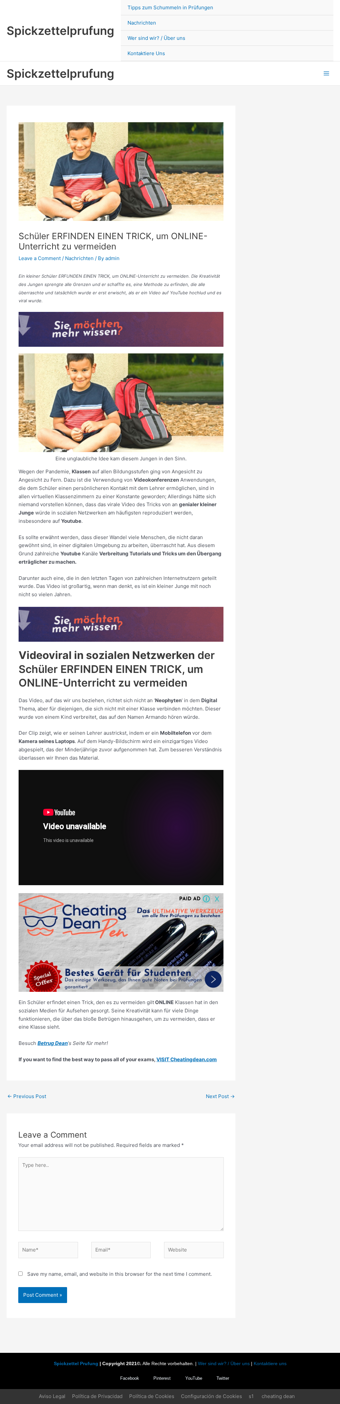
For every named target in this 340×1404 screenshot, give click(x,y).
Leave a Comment (40, 258)
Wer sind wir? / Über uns (156, 38)
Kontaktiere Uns (146, 53)
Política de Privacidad (97, 1396)
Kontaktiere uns (270, 1363)
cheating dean (278, 1396)
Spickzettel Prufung (76, 1363)
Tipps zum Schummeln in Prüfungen (170, 7)
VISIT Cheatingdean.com (186, 1059)
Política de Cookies (151, 1396)
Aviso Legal (52, 1396)
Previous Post (26, 1096)
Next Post (220, 1096)
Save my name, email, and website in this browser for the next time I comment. (119, 1274)
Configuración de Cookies (211, 1396)
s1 (251, 1396)
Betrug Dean (53, 1043)
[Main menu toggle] (326, 73)
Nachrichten (142, 23)
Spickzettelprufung (60, 31)
